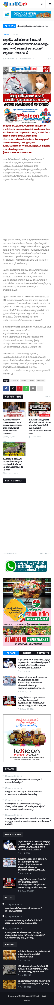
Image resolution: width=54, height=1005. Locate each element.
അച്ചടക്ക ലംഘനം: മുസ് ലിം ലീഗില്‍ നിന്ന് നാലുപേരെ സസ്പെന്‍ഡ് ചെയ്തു (23, 793)
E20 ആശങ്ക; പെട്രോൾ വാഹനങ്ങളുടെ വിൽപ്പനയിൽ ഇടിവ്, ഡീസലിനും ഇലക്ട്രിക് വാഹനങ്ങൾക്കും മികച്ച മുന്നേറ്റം (24, 806)
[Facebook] (6, 388)
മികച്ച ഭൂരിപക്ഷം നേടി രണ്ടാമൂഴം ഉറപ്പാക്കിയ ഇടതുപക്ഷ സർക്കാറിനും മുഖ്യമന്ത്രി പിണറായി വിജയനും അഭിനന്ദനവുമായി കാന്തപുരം (32, 682)
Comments (43, 653)
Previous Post (11, 553)
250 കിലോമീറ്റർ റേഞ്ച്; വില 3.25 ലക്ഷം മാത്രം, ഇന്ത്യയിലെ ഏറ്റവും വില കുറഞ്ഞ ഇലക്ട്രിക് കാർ (33, 969)
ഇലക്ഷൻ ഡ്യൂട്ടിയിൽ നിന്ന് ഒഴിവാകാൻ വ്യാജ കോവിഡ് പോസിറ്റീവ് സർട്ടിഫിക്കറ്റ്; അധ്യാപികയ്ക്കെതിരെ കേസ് (39, 426)
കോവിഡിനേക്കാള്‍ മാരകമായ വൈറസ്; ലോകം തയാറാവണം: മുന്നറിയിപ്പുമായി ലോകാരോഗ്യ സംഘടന (12, 426)
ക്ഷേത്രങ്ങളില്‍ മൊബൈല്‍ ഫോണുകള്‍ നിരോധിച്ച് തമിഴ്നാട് (23, 781)
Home (6, 34)
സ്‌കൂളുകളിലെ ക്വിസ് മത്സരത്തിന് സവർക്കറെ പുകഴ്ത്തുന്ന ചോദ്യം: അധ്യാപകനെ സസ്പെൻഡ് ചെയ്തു (27, 821)
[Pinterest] (19, 388)
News (32, 380)
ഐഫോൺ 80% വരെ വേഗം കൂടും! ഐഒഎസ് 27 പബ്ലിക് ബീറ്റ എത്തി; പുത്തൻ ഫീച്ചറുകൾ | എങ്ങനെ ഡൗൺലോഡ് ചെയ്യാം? (34, 663)
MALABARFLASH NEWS (36, 996)
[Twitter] (13, 388)
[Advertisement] (27, 208)
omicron (40, 380)
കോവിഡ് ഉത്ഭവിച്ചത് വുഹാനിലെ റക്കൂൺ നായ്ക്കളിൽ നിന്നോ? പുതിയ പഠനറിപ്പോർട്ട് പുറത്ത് (13, 464)
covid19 (14, 34)
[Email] (33, 388)
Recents (26, 653)
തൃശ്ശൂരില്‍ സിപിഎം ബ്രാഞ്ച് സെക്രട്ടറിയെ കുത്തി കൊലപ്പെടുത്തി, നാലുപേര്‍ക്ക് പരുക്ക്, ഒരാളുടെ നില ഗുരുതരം (32, 26)
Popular (11, 653)
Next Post (45, 553)
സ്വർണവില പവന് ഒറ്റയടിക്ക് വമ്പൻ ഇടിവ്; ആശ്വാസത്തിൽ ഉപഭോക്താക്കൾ (34, 954)
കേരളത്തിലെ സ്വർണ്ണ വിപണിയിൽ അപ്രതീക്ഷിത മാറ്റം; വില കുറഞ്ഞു (34, 982)
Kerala (23, 380)
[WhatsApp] (26, 388)
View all (47, 396)
